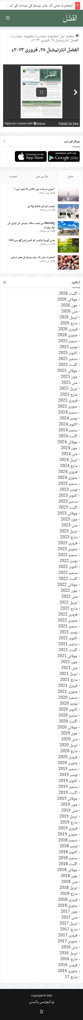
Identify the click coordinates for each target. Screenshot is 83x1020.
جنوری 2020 (68, 763)
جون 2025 (69, 377)
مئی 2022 (69, 597)
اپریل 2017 (68, 924)
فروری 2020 (68, 757)
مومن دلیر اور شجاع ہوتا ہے (41, 206)
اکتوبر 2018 (68, 852)
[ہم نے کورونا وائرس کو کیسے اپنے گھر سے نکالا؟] (68, 245)
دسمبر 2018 (68, 840)
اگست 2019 (68, 793)
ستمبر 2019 (68, 787)
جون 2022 (69, 591)
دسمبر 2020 (68, 698)
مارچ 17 (71, 977)
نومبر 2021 (69, 632)
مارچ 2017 (69, 930)
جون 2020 (69, 734)
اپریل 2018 (68, 888)
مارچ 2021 (69, 680)
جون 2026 (69, 306)
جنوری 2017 (68, 941)
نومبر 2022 (69, 561)
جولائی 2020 (67, 728)
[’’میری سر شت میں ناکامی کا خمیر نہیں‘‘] (68, 194)
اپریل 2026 (68, 318)
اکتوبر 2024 (68, 424)
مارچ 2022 (69, 609)
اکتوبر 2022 (68, 567)
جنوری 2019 (68, 835)
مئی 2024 (69, 454)
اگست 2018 (68, 864)
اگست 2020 (68, 722)
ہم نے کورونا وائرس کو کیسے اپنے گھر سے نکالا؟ (32, 240)
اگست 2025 (68, 365)
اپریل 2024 (68, 460)
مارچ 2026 (69, 323)
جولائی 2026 (67, 300)
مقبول (70, 176)
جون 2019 (69, 805)
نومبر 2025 (69, 347)
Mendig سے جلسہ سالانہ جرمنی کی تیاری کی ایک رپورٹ (31, 225)
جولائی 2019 (67, 799)
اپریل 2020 (68, 745)
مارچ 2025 (69, 395)
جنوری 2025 (68, 407)
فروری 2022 (68, 615)
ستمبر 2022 (68, 573)
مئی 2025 (69, 383)
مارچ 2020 (69, 751)
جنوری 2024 (68, 478)
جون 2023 (69, 520)
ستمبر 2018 (68, 858)
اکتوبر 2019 (68, 781)
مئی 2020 (69, 739)
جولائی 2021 (67, 656)
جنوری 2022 (68, 621)
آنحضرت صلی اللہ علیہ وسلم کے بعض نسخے (33, 257)
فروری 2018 (68, 900)
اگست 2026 (68, 294)
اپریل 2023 (68, 531)
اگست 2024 (68, 436)
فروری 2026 (68, 329)
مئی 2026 (69, 312)
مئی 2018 (69, 882)
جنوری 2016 (68, 971)
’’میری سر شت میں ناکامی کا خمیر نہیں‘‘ (34, 189)
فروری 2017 (68, 936)
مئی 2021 (69, 668)
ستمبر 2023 (68, 502)
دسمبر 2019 (68, 769)
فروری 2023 (68, 543)
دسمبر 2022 (68, 555)
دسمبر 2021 (68, 627)
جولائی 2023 (67, 514)
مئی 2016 (69, 947)
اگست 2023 (68, 508)
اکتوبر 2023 (68, 496)
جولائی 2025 (67, 371)
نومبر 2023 (69, 490)
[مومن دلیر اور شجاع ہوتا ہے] (68, 211)
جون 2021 (69, 662)
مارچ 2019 (69, 823)
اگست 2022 (68, 579)
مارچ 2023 (69, 537)
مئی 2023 (69, 526)
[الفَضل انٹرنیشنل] (70, 18)
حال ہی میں (42, 176)
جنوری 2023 (68, 549)
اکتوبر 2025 (68, 353)
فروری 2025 (68, 401)
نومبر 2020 (69, 704)
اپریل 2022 (68, 603)
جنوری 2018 (68, 906)
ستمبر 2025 (68, 359)
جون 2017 (69, 912)
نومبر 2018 (69, 846)
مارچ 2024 (69, 466)
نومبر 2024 (69, 419)
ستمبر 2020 (68, 716)
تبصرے (13, 176)
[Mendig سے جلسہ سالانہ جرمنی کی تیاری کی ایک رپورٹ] (68, 228)
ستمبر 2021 (68, 644)
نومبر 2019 (69, 775)
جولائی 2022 (67, 585)
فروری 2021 (68, 686)
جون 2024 (69, 448)
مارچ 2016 (69, 959)
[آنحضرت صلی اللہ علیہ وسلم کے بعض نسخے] (68, 262)
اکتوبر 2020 (68, 710)
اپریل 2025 (68, 389)
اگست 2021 (68, 650)
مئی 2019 (69, 811)
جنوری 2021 (68, 692)
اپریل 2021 (68, 674)
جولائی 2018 (67, 870)
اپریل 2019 (68, 817)
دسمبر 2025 (68, 341)
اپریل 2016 (68, 953)
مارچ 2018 (69, 894)
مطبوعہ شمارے (47, 36)
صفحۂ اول (67, 36)
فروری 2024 (68, 472)
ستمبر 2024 (68, 430)
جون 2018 (69, 876)
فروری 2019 (68, 829)
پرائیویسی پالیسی (41, 1002)
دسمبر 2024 (68, 413)
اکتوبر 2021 (68, 638)
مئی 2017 (69, 918)
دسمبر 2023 (68, 484)
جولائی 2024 (67, 442)
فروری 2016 (68, 965)
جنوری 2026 (68, 335)
